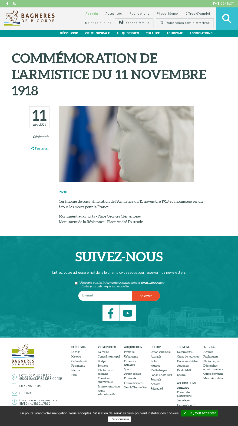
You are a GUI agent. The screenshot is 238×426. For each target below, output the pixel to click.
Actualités (114, 13)
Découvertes (184, 351)
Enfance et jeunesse (130, 363)
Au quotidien (133, 347)
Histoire (76, 356)
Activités (156, 356)
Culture (156, 347)
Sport (127, 369)
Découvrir (78, 347)
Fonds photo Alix (161, 374)
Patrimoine (78, 365)
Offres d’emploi (197, 13)
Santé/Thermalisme (135, 387)
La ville (75, 351)
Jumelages (183, 400)
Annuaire (183, 387)
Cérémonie (41, 137)
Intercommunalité (109, 386)
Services (103, 365)
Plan (74, 374)
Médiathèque (159, 370)
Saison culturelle (161, 351)
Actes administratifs (106, 392)
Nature (75, 370)
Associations (186, 383)
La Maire (103, 351)
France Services (133, 382)
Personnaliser (120, 419)
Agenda (92, 13)
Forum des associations (184, 394)
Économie (130, 378)
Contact (227, 3)
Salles (154, 361)
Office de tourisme (188, 356)
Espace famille (137, 23)
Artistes (155, 383)
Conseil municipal (109, 356)
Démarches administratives (187, 23)
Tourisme (183, 347)
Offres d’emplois (213, 373)
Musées (155, 365)
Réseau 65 (157, 388)
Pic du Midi (184, 370)
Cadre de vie (79, 361)
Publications (139, 13)
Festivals (156, 379)
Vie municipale (108, 347)
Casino (181, 374)
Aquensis (183, 365)
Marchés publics (98, 23)
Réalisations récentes (105, 372)
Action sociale (132, 373)
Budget (102, 361)
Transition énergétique (105, 380)
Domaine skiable (187, 361)
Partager (42, 148)
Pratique (129, 351)
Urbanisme (131, 356)
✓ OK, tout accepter (200, 413)
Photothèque (167, 13)
